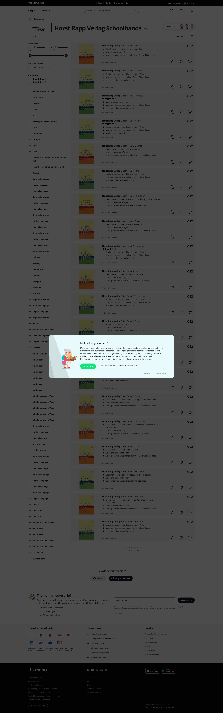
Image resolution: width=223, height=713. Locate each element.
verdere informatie (128, 365)
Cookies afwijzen (107, 365)
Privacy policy (161, 373)
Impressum (148, 373)
